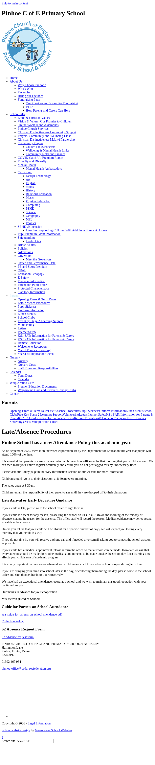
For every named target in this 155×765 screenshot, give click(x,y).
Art (28, 179)
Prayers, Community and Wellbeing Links (44, 136)
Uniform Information (31, 310)
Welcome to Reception (32, 346)
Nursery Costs (27, 364)
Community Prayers (30, 143)
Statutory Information (31, 292)
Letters (22, 328)
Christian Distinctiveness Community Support (47, 132)
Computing (33, 205)
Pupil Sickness (27, 306)
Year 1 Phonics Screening (34, 350)
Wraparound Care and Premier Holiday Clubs (47, 390)
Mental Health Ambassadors (44, 168)
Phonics (31, 223)
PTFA (30, 107)
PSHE (30, 208)
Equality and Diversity (32, 161)
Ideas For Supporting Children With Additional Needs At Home (66, 230)
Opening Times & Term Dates (37, 299)
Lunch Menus (27, 314)
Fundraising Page (29, 99)
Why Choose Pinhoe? (32, 85)
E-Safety (23, 277)
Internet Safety (27, 332)
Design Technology (38, 176)
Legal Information (39, 723)
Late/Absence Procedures (34, 303)
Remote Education (29, 343)
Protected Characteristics (33, 288)
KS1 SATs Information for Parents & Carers (46, 335)
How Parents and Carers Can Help (48, 110)
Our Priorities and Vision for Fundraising (52, 103)
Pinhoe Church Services (33, 128)
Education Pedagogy (31, 274)
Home (14, 77)
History (30, 190)
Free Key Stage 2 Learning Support (40, 321)
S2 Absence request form (18, 637)
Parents (14, 295)
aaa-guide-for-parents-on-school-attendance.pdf (32, 614)
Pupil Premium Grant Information (39, 234)
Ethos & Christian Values (34, 117)
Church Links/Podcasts (40, 146)
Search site (8, 741)
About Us (16, 81)
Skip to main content (15, 3)
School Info (17, 114)
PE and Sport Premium (32, 266)
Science (31, 212)
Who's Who (25, 88)
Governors (24, 255)
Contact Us (17, 393)
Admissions (25, 252)
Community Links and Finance (45, 154)
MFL (29, 219)
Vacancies (24, 92)
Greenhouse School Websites (53, 730)
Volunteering (26, 324)
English (31, 183)
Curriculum (25, 172)
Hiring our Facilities (30, 96)
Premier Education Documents (37, 386)
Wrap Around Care (22, 383)
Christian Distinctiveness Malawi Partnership (46, 139)
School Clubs (26, 317)
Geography (33, 215)
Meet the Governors (38, 259)
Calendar (15, 372)
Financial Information (31, 281)
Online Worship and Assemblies (38, 125)
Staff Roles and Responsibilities (38, 368)
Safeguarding (26, 237)
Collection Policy (13, 621)
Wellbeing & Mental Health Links (47, 150)
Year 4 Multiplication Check (36, 353)
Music (30, 197)
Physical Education (38, 201)
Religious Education (39, 194)
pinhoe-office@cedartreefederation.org (26, 668)
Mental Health (27, 165)
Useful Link (33, 241)
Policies (23, 248)
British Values (27, 245)
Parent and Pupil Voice (32, 284)
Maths (30, 186)
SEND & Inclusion (30, 226)
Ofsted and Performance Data (37, 263)
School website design (16, 730)
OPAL (22, 270)
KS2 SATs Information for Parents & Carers (46, 339)
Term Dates (25, 375)
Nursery (15, 357)
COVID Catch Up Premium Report (40, 157)
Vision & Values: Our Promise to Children (44, 121)
